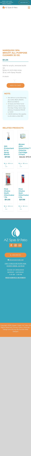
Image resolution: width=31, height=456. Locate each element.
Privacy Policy (18, 327)
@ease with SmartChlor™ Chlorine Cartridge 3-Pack (25, 149)
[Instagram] (15, 245)
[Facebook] (11, 245)
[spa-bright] (15, 31)
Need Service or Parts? (15, 278)
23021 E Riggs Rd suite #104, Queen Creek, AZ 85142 (7, 2)
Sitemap (27, 327)
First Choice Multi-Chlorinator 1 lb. (9, 193)
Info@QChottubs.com (16, 260)
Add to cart (15, 85)
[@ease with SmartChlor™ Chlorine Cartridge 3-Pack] (22, 136)
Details (10, 163)
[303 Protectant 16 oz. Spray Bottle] (8, 136)
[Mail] (20, 245)
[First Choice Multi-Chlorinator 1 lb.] (8, 179)
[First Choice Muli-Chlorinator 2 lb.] (22, 179)
